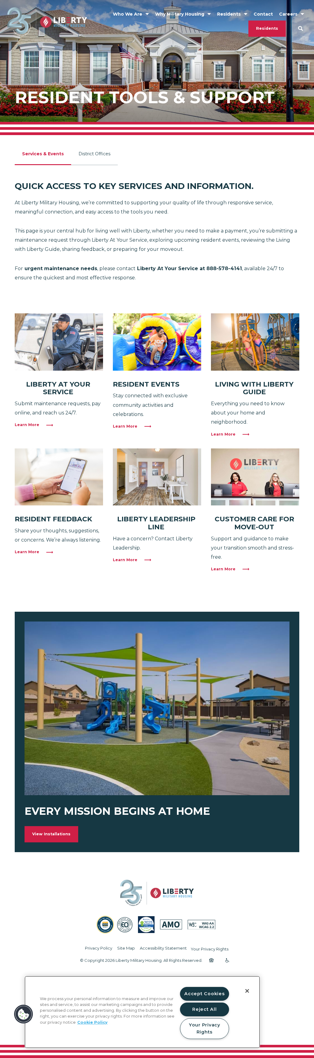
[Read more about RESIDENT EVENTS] (157, 342)
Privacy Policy (98, 948)
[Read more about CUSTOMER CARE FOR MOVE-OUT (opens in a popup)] (255, 477)
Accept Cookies (204, 993)
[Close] (247, 991)
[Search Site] (300, 28)
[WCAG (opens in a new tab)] (201, 924)
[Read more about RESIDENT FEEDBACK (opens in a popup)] (59, 477)
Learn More (27, 424)
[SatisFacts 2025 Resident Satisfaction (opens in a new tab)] (146, 924)
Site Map (126, 948)
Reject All (204, 1009)
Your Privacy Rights (209, 949)
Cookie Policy (92, 1022)
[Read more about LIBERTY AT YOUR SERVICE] (59, 342)
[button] (23, 1014)
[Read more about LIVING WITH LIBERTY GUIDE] (255, 342)
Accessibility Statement (163, 948)
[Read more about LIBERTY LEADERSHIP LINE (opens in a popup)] (157, 477)
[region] (142, 1012)
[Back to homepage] (47, 21)
